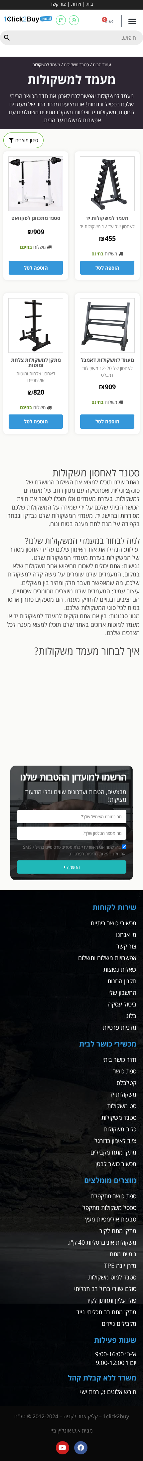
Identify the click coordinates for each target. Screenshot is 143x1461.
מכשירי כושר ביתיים (113, 923)
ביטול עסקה (122, 1004)
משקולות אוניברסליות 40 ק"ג (102, 1242)
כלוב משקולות (120, 1129)
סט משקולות (121, 1106)
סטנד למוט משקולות (112, 1277)
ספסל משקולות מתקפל (109, 1208)
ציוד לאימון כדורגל (115, 1141)
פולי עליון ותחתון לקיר (111, 1300)
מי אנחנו (126, 935)
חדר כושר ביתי (119, 1059)
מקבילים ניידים (119, 1323)
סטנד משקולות (76, 65)
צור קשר (58, 4)
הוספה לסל (107, 267)
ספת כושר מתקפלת (113, 1196)
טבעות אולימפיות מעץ (110, 1219)
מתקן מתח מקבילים (113, 1152)
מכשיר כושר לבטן (115, 1164)
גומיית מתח (123, 1254)
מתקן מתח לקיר (117, 1231)
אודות (76, 4)
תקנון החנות (121, 981)
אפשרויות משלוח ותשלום (107, 958)
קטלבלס (126, 1083)
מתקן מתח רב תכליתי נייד (106, 1312)
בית (89, 4)
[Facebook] (80, 1447)
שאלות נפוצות (119, 969)
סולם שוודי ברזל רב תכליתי (105, 1289)
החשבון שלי (122, 993)
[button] (132, 21)
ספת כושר (124, 1071)
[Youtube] (62, 1447)
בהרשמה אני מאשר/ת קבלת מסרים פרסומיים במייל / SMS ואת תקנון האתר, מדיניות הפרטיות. (74, 850)
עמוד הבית (102, 65)
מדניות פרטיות (119, 1027)
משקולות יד (123, 1094)
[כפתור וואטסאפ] (74, 20)
